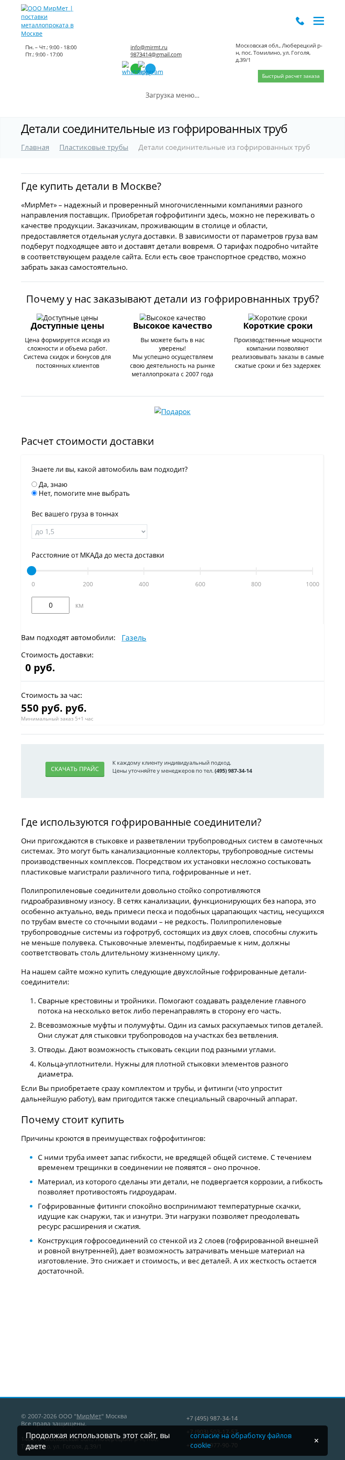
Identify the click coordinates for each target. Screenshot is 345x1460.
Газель (134, 638)
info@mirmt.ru (148, 47)
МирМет (89, 1416)
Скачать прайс (75, 769)
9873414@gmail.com (156, 54)
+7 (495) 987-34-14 (212, 1418)
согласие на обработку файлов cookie (241, 1440)
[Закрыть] (316, 1441)
